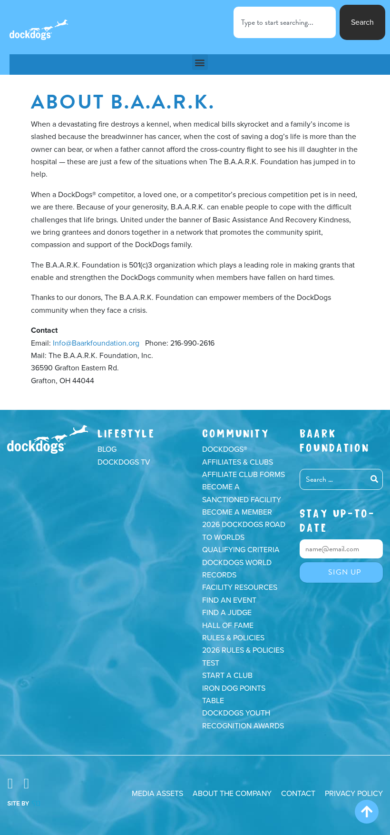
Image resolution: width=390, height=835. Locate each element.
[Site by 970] (23, 803)
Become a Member (237, 512)
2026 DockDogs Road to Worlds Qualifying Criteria (243, 537)
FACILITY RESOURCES (239, 587)
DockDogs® (47, 439)
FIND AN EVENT (229, 600)
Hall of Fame (228, 625)
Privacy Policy (354, 793)
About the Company (232, 793)
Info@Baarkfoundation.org (96, 343)
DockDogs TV (124, 462)
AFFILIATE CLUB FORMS (243, 474)
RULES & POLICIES (233, 638)
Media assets (157, 793)
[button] (200, 62)
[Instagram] (26, 784)
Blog (107, 449)
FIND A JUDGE (227, 612)
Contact (298, 793)
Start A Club (227, 675)
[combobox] (285, 22)
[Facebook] (10, 784)
